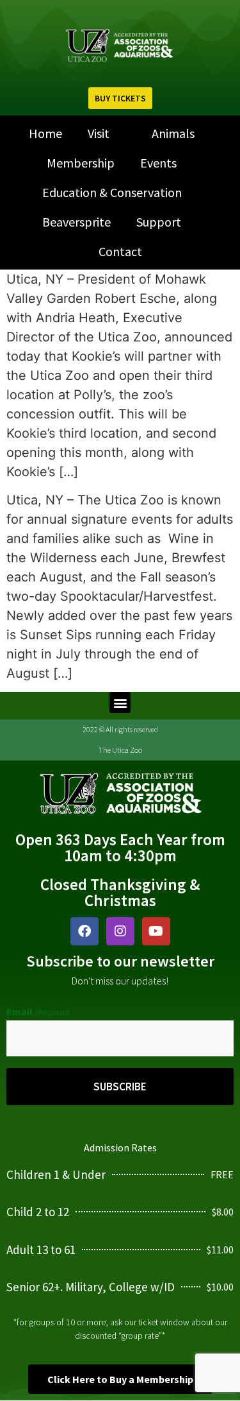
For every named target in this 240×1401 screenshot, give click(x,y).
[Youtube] (156, 931)
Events (158, 163)
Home (45, 133)
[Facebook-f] (84, 931)
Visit (98, 133)
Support (158, 222)
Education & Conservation (112, 192)
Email (38, 1011)
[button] (120, 702)
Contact (120, 251)
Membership (81, 163)
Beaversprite (76, 222)
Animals (173, 133)
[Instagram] (120, 931)
